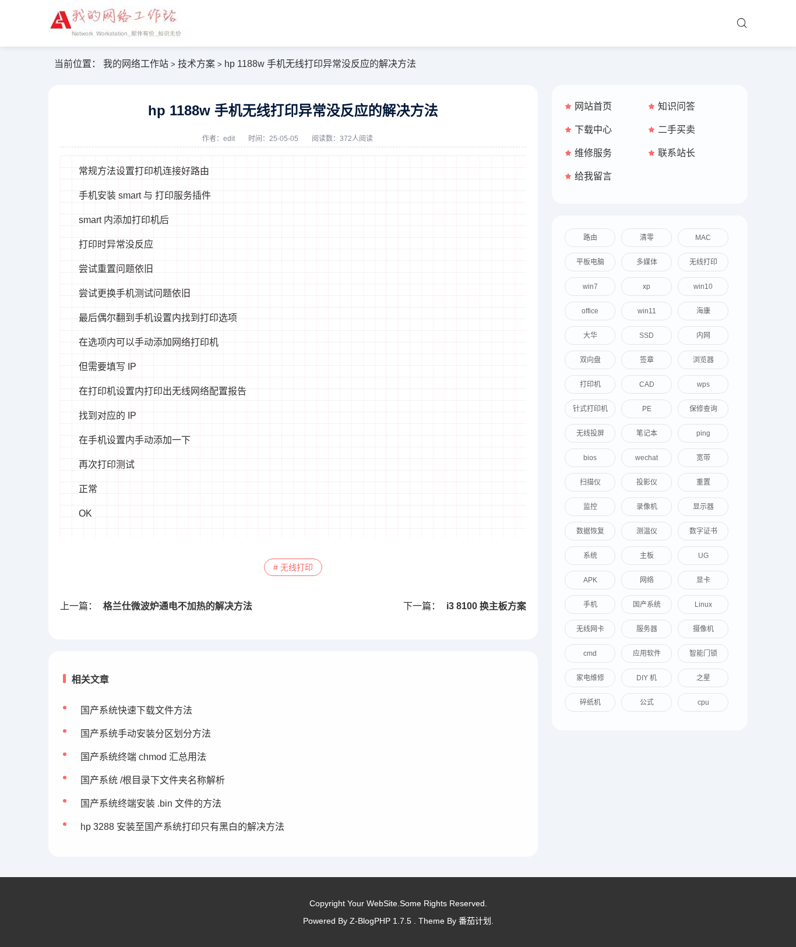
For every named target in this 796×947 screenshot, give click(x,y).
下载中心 (593, 130)
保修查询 (703, 409)
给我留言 (593, 176)
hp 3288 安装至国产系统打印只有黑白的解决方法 (182, 827)
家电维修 (590, 678)
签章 (647, 360)
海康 (703, 311)
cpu (703, 702)
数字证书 (703, 531)
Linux (703, 604)
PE (646, 409)
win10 (703, 286)
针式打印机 (590, 409)
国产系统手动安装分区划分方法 (145, 733)
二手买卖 (676, 130)
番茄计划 (475, 920)
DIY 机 (646, 678)
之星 (703, 678)
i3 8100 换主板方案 (486, 606)
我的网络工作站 (135, 64)
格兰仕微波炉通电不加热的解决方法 (177, 606)
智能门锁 (703, 653)
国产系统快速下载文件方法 (136, 710)
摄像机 (703, 629)
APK (590, 580)
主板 (647, 556)
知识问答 (676, 106)
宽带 (703, 458)
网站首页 (593, 106)
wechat (646, 458)
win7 (590, 286)
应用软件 (647, 653)
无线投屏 (590, 433)
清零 (647, 238)
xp (646, 286)
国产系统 (647, 604)
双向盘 (590, 360)
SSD (646, 335)
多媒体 (646, 262)
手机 (590, 604)
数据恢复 (590, 531)
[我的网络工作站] (119, 23)
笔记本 (646, 433)
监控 (590, 507)
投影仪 (646, 482)
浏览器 (703, 360)
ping (703, 433)
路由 (590, 238)
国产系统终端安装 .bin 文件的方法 (150, 803)
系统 (590, 556)
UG (703, 556)
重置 (703, 482)
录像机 (646, 507)
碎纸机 (590, 702)
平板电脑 (590, 262)
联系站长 (676, 153)
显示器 (703, 507)
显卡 (703, 580)
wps (703, 384)
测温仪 (646, 531)
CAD (646, 384)
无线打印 (703, 262)
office (590, 311)
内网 (703, 335)
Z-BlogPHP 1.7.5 (380, 920)
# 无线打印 (293, 567)
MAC (703, 238)
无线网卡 (590, 629)
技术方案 (196, 64)
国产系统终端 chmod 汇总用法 (143, 757)
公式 (647, 702)
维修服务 (593, 153)
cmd (590, 653)
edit (229, 139)
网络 (647, 580)
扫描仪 (590, 482)
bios (590, 458)
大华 (590, 335)
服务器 (646, 629)
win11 (646, 311)
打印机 (590, 384)
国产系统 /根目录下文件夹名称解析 (152, 780)
